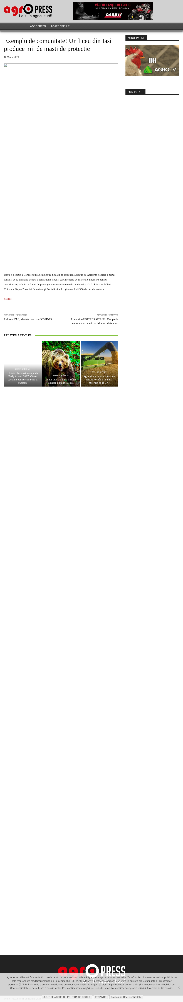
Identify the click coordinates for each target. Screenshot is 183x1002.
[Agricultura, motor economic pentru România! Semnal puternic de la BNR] (99, 364)
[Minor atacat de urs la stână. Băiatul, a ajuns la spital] (61, 364)
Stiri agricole (22, 369)
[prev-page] (6, 392)
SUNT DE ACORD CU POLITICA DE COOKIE (66, 997)
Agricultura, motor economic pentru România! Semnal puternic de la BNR (99, 379)
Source (8, 298)
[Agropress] (28, 11)
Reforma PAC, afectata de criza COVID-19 (28, 319)
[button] (144, 26)
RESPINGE (100, 997)
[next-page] (12, 392)
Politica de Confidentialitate (126, 997)
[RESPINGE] (178, 987)
